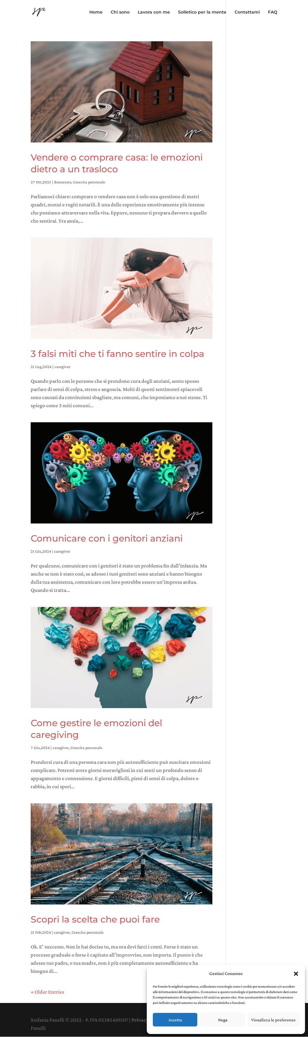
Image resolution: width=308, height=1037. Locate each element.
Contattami (247, 12)
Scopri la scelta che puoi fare (95, 919)
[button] (296, 974)
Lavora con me (154, 12)
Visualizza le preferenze (273, 1019)
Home (96, 12)
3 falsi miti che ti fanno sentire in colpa (117, 353)
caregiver (62, 366)
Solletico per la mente (202, 12)
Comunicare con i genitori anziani (107, 538)
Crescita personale (89, 182)
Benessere (62, 182)
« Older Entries (47, 992)
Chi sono (120, 12)
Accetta (175, 1019)
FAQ (272, 12)
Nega (222, 1019)
